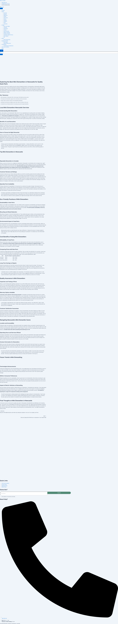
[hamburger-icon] (1, 8)
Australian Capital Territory (8, 34)
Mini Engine (6, 42)
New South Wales (7, 26)
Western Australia (7, 32)
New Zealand (6, 36)
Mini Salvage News (7, 39)
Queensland (6, 28)
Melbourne (5, 15)
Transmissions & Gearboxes (8, 45)
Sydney (5, 16)
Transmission (4, 44)
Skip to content (2, 0)
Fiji (4, 37)
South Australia (6, 31)
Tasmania (5, 27)
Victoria (5, 29)
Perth (5, 22)
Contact (3, 10)
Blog (2, 48)
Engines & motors (5, 40)
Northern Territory (7, 33)
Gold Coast (6, 17)
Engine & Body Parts (7, 43)
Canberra (5, 21)
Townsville (5, 23)
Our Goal (5, 12)
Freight (3, 25)
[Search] (1, 54)
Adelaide (5, 20)
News (3, 38)
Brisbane (5, 14)
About (3, 11)
